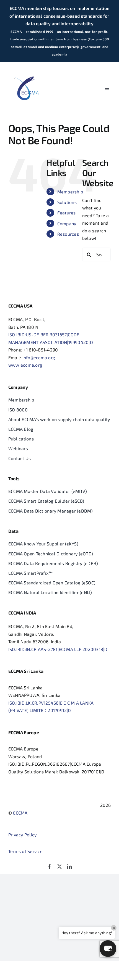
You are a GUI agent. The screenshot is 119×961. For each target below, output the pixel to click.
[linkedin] (69, 866)
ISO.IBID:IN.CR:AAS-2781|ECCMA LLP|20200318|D (58, 649)
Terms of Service (25, 851)
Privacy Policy (22, 834)
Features (66, 212)
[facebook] (49, 866)
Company (66, 223)
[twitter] (59, 866)
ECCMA (20, 812)
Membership (70, 191)
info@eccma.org (38, 357)
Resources (68, 234)
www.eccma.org (25, 364)
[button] (108, 948)
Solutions (67, 202)
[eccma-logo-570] (26, 68)
